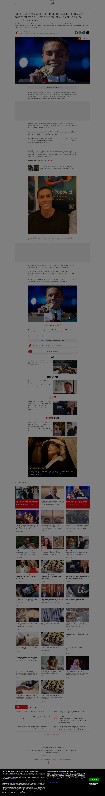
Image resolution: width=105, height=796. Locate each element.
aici (34, 787)
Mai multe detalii (13, 778)
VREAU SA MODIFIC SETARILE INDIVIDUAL (93, 784)
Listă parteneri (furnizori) (52, 782)
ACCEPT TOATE (93, 779)
